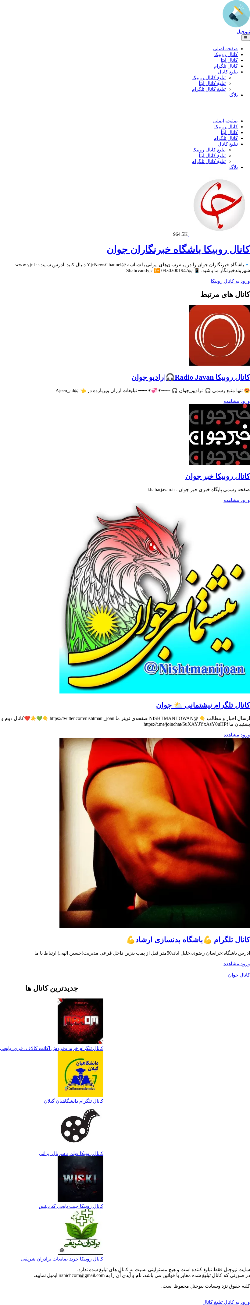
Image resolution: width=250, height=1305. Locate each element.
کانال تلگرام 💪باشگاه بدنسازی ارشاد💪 (188, 940)
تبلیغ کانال (228, 71)
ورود (244, 401)
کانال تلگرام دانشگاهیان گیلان (73, 1101)
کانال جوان (239, 974)
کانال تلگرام (226, 66)
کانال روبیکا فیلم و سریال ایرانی (71, 1153)
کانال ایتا (229, 60)
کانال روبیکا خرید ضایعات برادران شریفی (62, 1258)
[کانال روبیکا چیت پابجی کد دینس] (80, 1179)
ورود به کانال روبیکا (230, 281)
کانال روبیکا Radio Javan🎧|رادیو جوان (190, 377)
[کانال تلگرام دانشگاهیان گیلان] (80, 1074)
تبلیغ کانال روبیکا (209, 77)
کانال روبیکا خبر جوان (217, 476)
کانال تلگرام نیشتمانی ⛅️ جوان (203, 705)
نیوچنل (243, 31)
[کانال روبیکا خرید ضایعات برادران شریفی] (80, 1232)
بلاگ (233, 95)
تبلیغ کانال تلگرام (209, 89)
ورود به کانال (236, 1302)
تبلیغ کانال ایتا (212, 83)
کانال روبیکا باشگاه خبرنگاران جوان (178, 249)
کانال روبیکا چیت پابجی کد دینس (71, 1206)
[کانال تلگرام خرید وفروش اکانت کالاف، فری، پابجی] (80, 1021)
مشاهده (231, 401)
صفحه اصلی (225, 48)
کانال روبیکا (226, 54)
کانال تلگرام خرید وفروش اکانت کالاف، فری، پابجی (51, 1048)
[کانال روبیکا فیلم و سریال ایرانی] (80, 1127)
